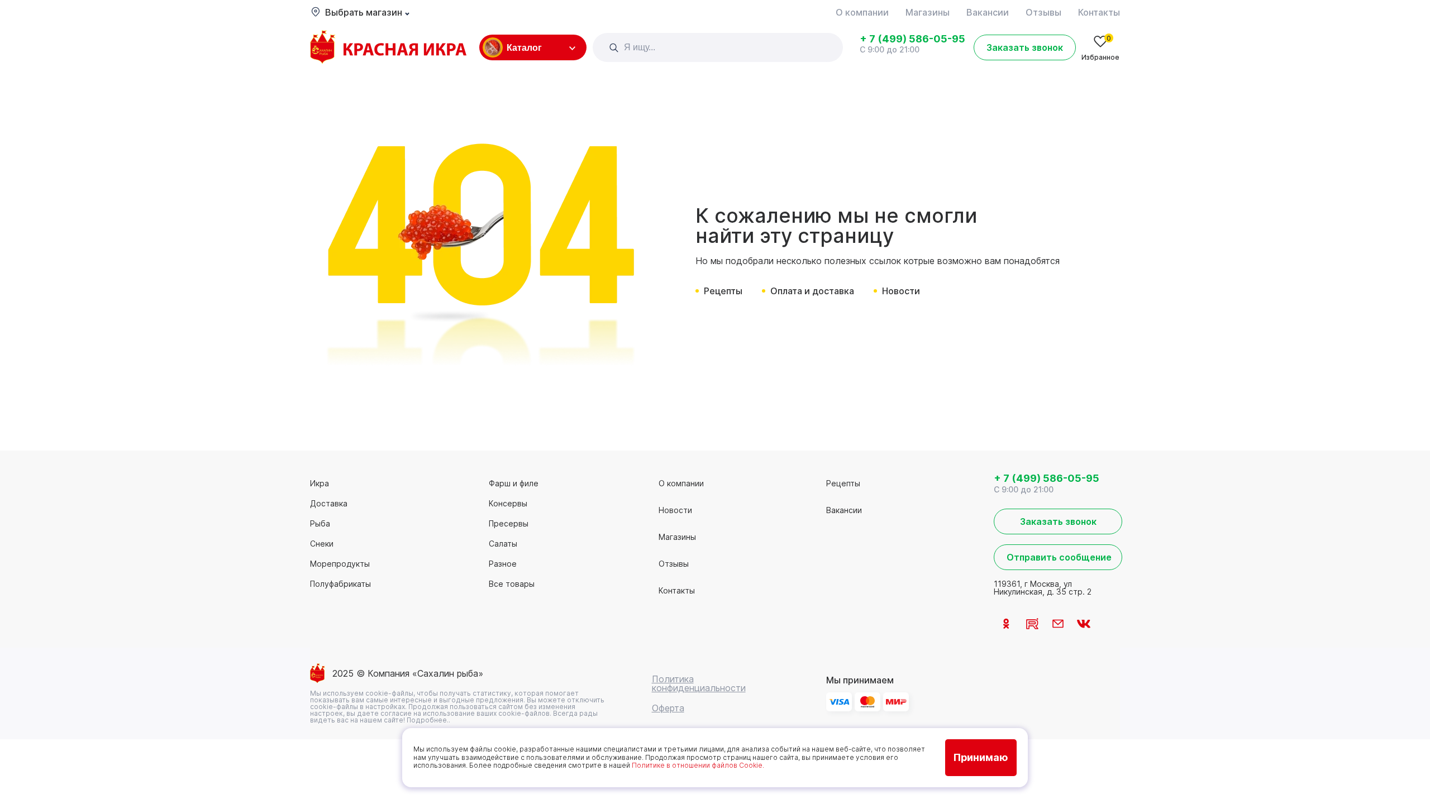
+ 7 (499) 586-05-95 (912, 39)
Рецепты (723, 290)
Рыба (320, 523)
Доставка (328, 503)
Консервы (508, 503)
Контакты (1099, 12)
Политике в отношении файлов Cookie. (698, 765)
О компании (862, 12)
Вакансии (987, 12)
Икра (319, 483)
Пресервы (508, 523)
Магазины (927, 12)
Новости (901, 290)
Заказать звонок (1024, 47)
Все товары (512, 583)
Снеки (321, 543)
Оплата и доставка (812, 290)
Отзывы (1043, 12)
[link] (388, 47)
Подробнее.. (428, 720)
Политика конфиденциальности (699, 683)
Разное (503, 563)
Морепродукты (340, 563)
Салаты (503, 543)
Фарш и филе (513, 483)
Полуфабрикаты (340, 583)
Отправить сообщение (1059, 557)
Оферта (668, 708)
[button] (614, 47)
